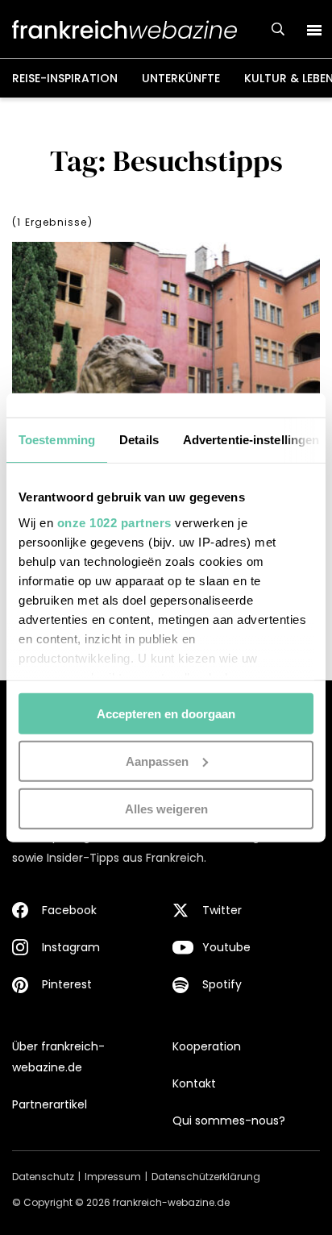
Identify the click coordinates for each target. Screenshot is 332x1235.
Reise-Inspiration (65, 78)
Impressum (113, 1176)
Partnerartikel (49, 1104)
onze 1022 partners (114, 522)
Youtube (226, 947)
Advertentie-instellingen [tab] (251, 440)
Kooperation (206, 1046)
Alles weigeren (166, 808)
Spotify (222, 984)
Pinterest (67, 984)
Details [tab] (139, 440)
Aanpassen (157, 760)
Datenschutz (43, 1176)
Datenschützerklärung (205, 1176)
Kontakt (194, 1083)
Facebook (69, 910)
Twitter (222, 910)
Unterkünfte (181, 78)
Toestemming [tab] (57, 440)
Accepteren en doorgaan (166, 714)
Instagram (71, 947)
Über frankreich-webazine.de (58, 1056)
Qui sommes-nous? (228, 1120)
